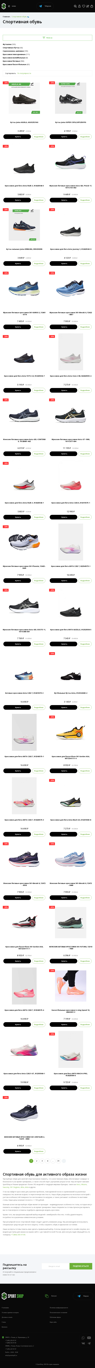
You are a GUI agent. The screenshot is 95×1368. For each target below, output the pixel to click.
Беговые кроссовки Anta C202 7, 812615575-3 (24, 693)
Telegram (48, 6)
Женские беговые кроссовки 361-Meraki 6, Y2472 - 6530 (24, 884)
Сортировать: (10, 73)
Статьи (4, 1322)
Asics (78, 1184)
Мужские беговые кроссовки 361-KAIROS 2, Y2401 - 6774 (24, 313)
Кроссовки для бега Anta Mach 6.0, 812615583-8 (70, 820)
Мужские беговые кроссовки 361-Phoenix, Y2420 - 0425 (24, 567)
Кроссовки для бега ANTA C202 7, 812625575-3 (24, 820)
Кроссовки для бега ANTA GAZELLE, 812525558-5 (70, 629)
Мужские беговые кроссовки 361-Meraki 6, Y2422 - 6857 (71, 313)
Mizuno (84, 1184)
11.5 (72, 303)
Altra (22, 1187)
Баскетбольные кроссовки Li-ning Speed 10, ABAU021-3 (71, 1011)
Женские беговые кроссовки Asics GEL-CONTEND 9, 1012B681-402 (24, 440)
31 (58, 1161)
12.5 (30, 176)
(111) (16, 54)
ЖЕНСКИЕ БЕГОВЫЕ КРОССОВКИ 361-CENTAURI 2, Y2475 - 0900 (24, 1138)
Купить (18, 137)
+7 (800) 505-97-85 (18, 1235)
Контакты (4, 1327)
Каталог (54, 1296)
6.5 (64, 557)
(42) (13, 48)
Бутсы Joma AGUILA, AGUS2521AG (24, 122)
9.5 (26, 176)
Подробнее (38, 137)
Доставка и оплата (7, 1317)
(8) (15, 58)
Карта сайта (53, 1322)
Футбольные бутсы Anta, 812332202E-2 (70, 693)
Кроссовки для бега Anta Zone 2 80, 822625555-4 (70, 376)
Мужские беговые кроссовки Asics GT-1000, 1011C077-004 (71, 440)
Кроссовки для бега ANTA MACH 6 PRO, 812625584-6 (71, 1074)
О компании (5, 1308)
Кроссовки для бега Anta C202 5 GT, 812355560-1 (24, 1073)
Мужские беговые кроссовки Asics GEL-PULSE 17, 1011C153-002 (70, 187)
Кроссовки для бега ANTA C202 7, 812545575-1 (24, 756)
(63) (16, 64)
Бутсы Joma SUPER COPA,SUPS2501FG (70, 122)
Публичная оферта (55, 1317)
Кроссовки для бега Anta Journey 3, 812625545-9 (70, 249)
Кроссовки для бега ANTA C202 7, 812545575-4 (24, 1010)
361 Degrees (15, 1187)
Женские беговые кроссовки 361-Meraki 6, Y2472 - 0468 (71, 884)
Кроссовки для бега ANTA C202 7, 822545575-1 (70, 566)
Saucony (6, 1187)
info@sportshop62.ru (11, 1355)
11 (73, 240)
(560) (13, 61)
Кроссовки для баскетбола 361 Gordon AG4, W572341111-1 (24, 948)
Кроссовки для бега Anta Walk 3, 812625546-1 (24, 503)
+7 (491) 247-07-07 (10, 1349)
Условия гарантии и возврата (10, 1312)
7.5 (18, 176)
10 (77, 176)
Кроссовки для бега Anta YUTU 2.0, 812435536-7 (24, 376)
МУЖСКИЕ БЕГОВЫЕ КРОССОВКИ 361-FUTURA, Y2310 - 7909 (70, 948)
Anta (26, 1187)
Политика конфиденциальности (59, 1308)
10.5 (24, 303)
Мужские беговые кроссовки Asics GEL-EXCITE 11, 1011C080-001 (24, 630)
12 (33, 303)
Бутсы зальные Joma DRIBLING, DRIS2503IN (24, 249)
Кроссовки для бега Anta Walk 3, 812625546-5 (24, 186)
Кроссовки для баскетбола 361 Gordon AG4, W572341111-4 (71, 757)
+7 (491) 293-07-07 (10, 1340)
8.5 (71, 113)
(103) (9, 44)
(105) (15, 51)
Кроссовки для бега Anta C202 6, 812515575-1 (70, 503)
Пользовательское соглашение (58, 1312)
